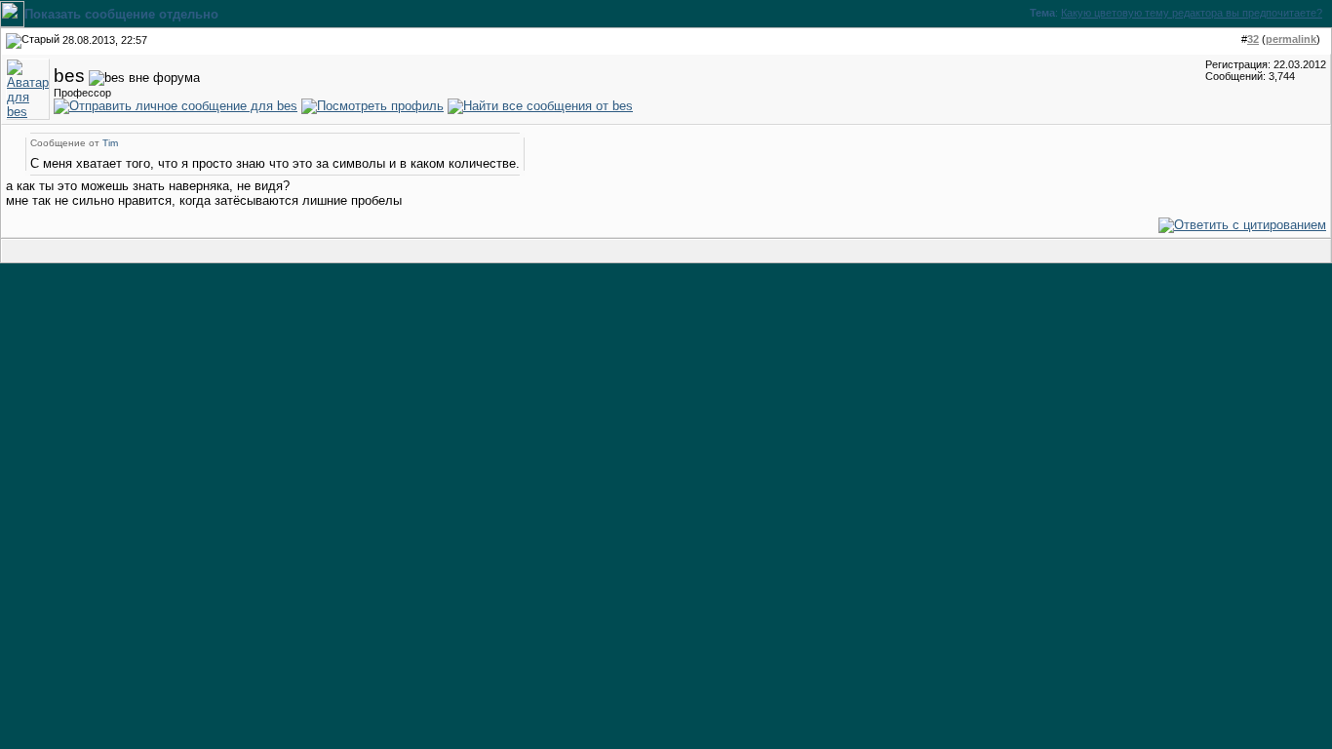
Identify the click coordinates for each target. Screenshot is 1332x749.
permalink (1291, 39)
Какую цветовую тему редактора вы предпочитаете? (1191, 13)
